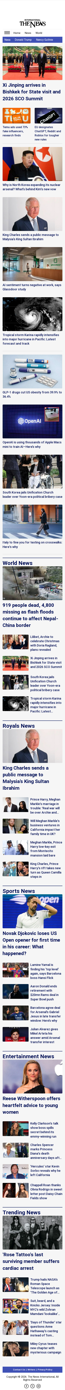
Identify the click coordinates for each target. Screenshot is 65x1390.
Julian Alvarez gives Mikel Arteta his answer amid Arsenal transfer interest (45, 1035)
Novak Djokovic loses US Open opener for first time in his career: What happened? (31, 943)
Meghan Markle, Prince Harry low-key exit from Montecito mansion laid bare (46, 849)
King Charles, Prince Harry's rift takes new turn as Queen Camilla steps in (45, 870)
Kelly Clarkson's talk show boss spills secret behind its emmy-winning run (44, 1130)
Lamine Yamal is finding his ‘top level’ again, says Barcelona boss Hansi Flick (45, 971)
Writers (31, 1369)
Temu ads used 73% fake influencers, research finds (15, 131)
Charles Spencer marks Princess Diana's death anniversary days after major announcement (46, 1151)
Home (17, 33)
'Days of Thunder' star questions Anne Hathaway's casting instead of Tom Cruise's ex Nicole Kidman (46, 1328)
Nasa (7, 39)
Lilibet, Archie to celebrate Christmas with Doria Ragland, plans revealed (44, 643)
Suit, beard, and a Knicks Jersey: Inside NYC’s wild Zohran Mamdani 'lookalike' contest (45, 1307)
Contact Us (19, 1369)
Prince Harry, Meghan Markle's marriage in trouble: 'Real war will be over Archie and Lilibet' (45, 806)
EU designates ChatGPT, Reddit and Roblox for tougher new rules (48, 133)
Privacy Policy (45, 1369)
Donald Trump (23, 39)
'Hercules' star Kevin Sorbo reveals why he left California (45, 1171)
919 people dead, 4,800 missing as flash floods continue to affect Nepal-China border (30, 615)
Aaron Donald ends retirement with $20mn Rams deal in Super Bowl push (44, 992)
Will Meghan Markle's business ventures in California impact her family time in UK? (45, 827)
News (28, 33)
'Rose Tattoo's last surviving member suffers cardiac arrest (31, 1261)
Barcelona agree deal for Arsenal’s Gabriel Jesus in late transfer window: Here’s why (45, 1014)
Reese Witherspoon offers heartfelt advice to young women (31, 1105)
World (39, 33)
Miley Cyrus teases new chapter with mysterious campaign (45, 1348)
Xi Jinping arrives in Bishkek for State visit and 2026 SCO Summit (32, 91)
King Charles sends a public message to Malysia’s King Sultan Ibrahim (26, 778)
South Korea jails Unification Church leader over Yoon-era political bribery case (45, 683)
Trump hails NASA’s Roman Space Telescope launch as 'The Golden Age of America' (44, 1286)
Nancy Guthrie (44, 39)
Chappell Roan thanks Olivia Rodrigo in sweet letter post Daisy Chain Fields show (46, 1191)
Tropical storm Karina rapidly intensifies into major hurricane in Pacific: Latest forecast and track (46, 705)
